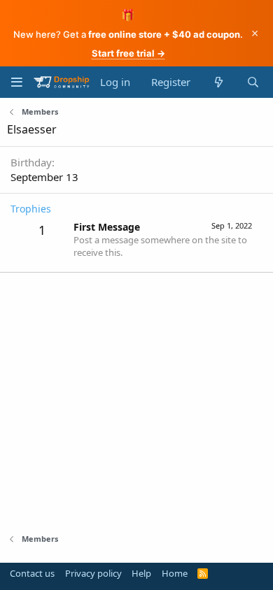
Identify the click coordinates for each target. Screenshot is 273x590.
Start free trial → (128, 53)
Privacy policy (93, 573)
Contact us (32, 573)
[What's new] (218, 82)
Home (175, 573)
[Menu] (16, 82)
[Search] (253, 82)
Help (141, 573)
